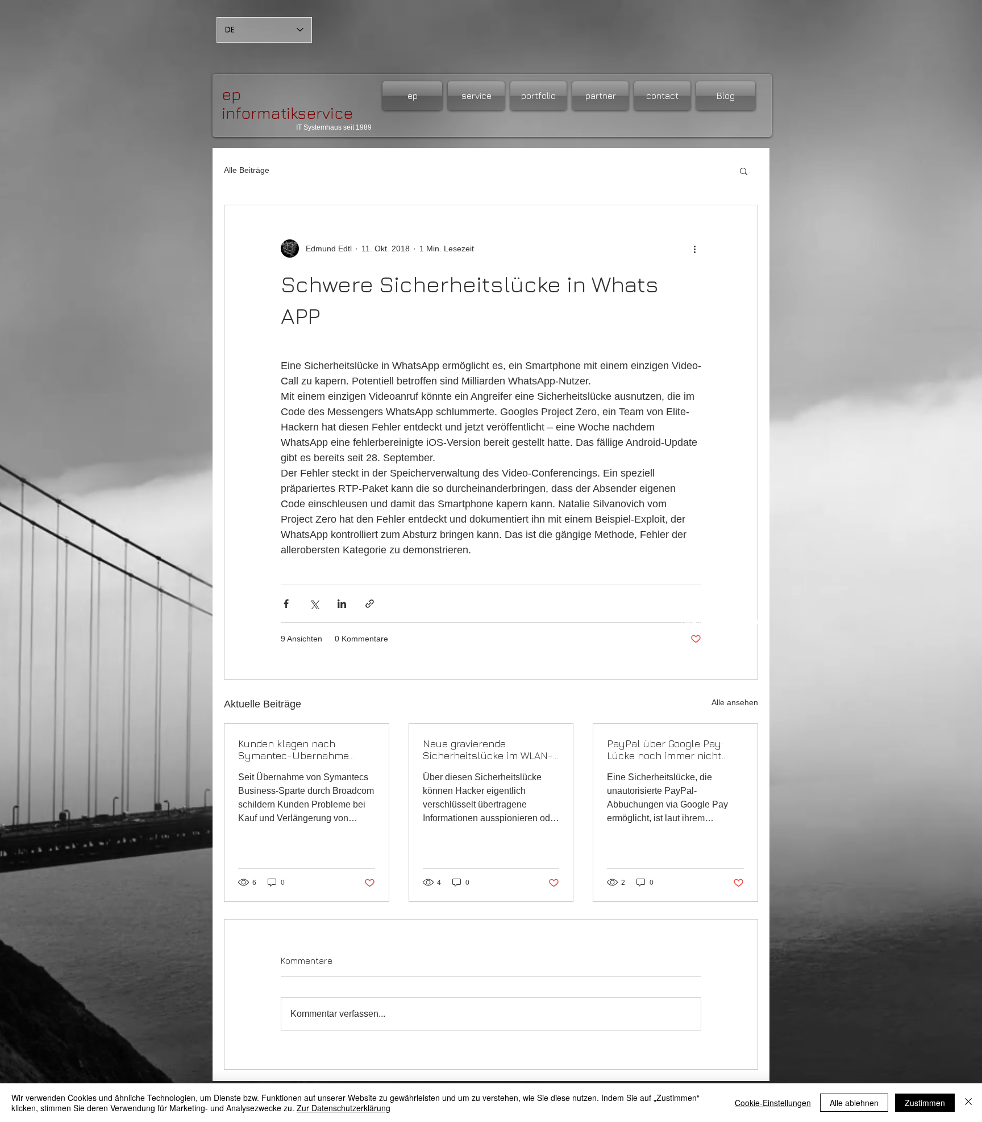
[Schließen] (968, 1102)
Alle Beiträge (246, 170)
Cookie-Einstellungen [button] (773, 1102)
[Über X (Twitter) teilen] (314, 603)
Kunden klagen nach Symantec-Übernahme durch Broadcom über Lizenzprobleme (293, 749)
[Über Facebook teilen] (286, 603)
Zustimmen (925, 1102)
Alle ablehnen (854, 1102)
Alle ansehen (734, 702)
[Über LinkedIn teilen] (341, 603)
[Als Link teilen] (369, 603)
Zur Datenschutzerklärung (343, 1107)
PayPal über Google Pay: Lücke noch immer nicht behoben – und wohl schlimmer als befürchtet (668, 749)
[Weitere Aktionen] (694, 248)
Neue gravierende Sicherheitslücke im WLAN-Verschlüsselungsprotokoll (488, 749)
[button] (743, 170)
